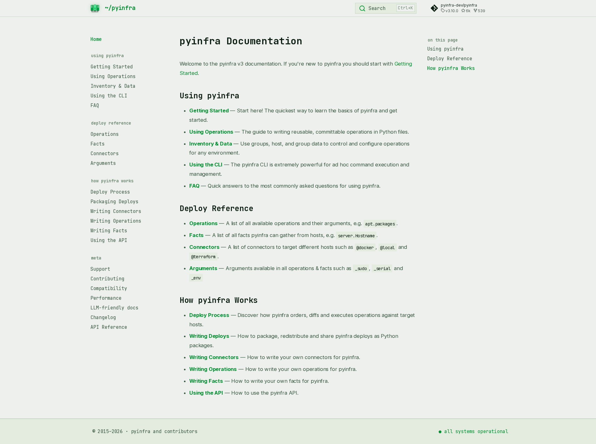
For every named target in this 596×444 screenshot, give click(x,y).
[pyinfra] (96, 8)
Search (377, 8)
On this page (443, 40)
